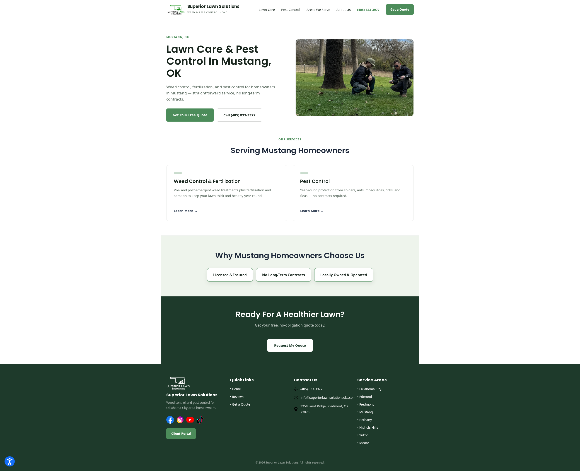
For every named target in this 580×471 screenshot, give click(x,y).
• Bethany (364, 420)
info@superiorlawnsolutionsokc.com (325, 397)
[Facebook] (170, 420)
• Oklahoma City (369, 389)
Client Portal (181, 433)
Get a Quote (399, 9)
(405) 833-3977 (368, 9)
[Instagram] (180, 420)
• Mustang (365, 412)
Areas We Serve (318, 9)
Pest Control (290, 9)
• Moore (363, 443)
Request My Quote (290, 345)
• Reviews (237, 396)
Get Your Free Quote (190, 115)
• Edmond (364, 396)
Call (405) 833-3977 (239, 115)
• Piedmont (365, 404)
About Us (343, 9)
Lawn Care (267, 9)
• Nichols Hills (367, 427)
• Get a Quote (240, 404)
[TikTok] (200, 420)
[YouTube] (190, 420)
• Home (235, 389)
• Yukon (363, 435)
